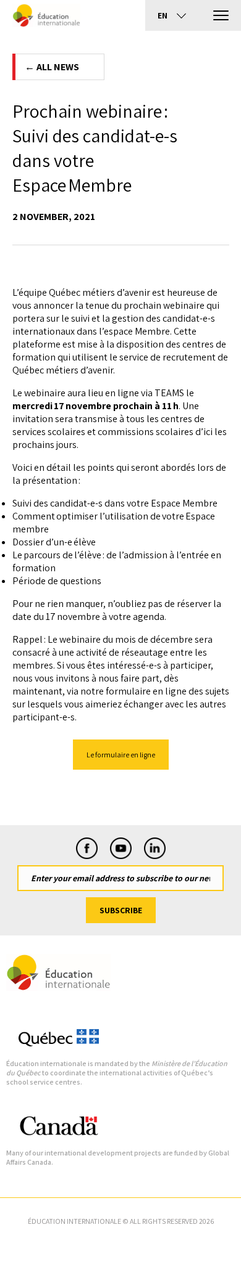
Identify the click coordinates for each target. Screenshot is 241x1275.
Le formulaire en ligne (121, 754)
